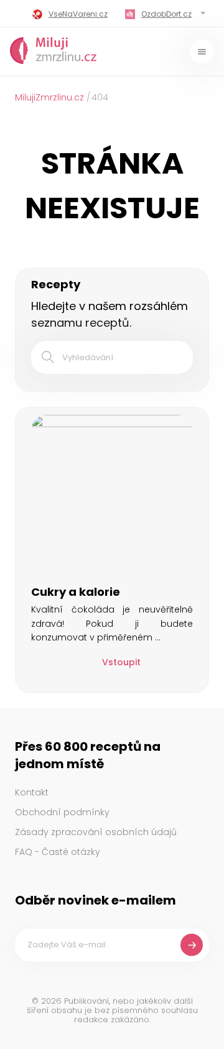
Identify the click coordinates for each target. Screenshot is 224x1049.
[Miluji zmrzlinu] (53, 51)
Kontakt (32, 792)
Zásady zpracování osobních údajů (96, 832)
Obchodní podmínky (62, 812)
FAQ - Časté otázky (57, 852)
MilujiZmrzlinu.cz (49, 97)
